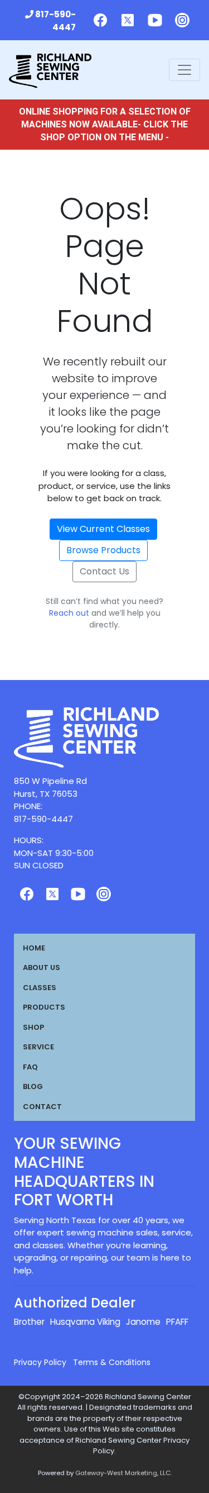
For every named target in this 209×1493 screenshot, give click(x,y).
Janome (143, 1322)
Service (38, 1047)
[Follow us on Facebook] (100, 20)
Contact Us (104, 571)
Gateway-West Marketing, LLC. (123, 1472)
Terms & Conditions (111, 1362)
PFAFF (177, 1322)
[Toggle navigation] (184, 70)
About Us (41, 967)
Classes (39, 987)
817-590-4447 (55, 20)
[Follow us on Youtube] (155, 20)
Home (34, 948)
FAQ (30, 1067)
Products (44, 1007)
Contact (42, 1106)
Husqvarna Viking (85, 1322)
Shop (33, 1027)
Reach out (69, 613)
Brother (29, 1322)
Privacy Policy (40, 1362)
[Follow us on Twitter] (127, 20)
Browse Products (103, 550)
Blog (33, 1086)
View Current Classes (103, 528)
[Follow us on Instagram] (182, 20)
